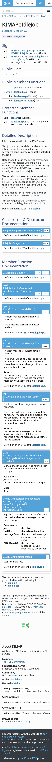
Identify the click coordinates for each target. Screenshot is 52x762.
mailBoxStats (18, 56)
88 (23, 277)
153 (24, 444)
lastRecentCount (23, 100)
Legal (7, 753)
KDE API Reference (12, 16)
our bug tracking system (24, 735)
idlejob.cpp (38, 235)
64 (23, 235)
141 (24, 332)
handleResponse (20, 121)
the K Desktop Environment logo (23, 749)
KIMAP (42, 16)
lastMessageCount (24, 96)
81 (23, 566)
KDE (34, 758)
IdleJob (18, 87)
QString (21, 59)
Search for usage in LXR (15, 30)
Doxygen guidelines (20, 612)
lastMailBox (20, 91)
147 (24, 385)
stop (13, 74)
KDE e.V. (44, 750)
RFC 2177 (40, 203)
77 (23, 248)
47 (22, 208)
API (9, 3)
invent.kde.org (22, 721)
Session (27, 87)
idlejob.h (19, 36)
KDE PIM (30, 16)
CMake (16, 683)
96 (23, 298)
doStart (15, 117)
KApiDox (24, 758)
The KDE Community (13, 661)
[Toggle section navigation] (48, 11)
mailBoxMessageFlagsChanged (28, 50)
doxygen (7, 606)
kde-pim (19, 679)
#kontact (12, 675)
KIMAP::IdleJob (19, 53)
